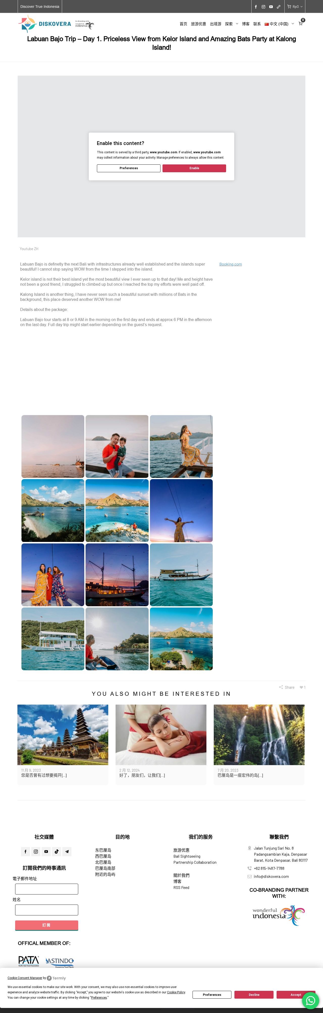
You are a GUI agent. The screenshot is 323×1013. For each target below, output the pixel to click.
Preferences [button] (99, 997)
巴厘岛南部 (105, 868)
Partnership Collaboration (195, 862)
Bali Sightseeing (186, 856)
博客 (177, 881)
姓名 (17, 899)
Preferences (212, 995)
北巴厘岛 (103, 862)
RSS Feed (181, 887)
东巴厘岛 (103, 850)
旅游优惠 (181, 850)
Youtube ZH (29, 248)
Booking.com (230, 264)
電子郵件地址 (25, 878)
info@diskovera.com (271, 876)
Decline (254, 995)
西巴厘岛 (103, 856)
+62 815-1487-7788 (269, 868)
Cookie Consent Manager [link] (25, 978)
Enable (194, 168)
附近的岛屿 (105, 874)
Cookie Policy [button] (176, 992)
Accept (296, 995)
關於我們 (181, 875)
